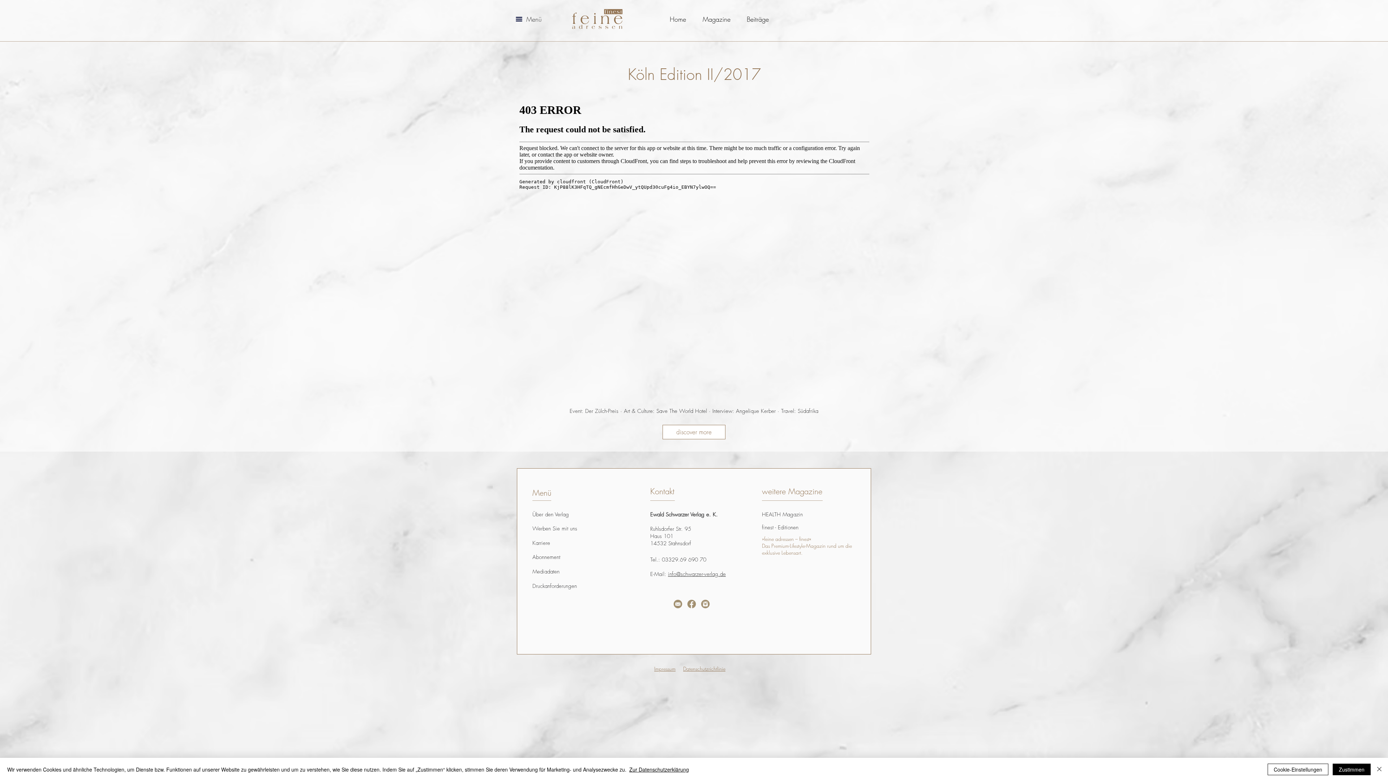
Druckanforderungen (554, 586)
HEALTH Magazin (782, 514)
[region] (607, 625)
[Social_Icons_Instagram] (705, 604)
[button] (519, 19)
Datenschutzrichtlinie (704, 668)
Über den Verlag (550, 514)
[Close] (1379, 769)
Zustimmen (1352, 769)
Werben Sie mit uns (554, 528)
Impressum (665, 668)
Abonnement (546, 557)
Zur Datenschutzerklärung (659, 769)
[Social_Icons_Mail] (678, 604)
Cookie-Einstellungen (1298, 769)
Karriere (541, 543)
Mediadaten (546, 571)
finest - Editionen (780, 527)
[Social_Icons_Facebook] (691, 604)
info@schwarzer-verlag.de (697, 574)
